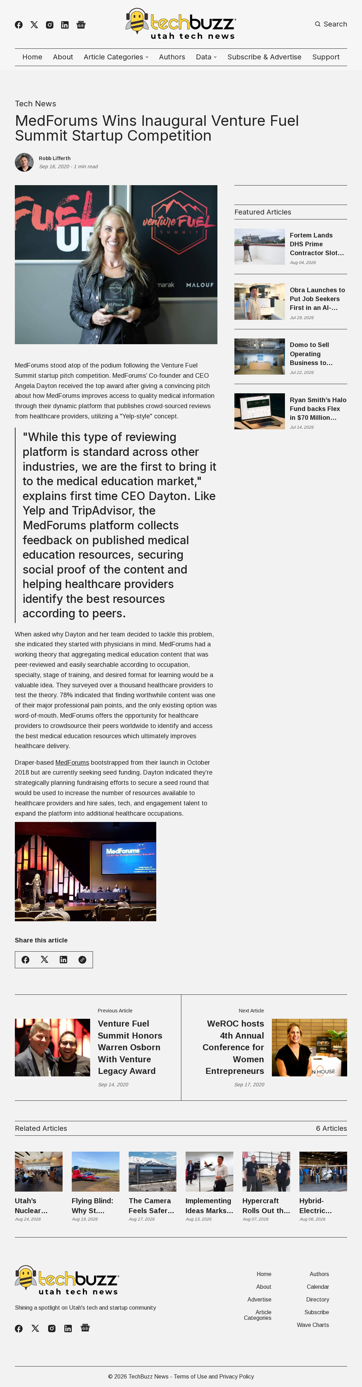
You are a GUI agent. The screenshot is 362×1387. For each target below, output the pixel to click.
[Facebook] (19, 25)
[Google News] (81, 25)
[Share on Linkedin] (63, 959)
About (63, 56)
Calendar (318, 1287)
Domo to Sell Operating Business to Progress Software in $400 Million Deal (315, 354)
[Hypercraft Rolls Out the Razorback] (266, 1172)
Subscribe (316, 1312)
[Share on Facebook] (25, 960)
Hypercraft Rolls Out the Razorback (265, 1206)
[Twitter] (34, 25)
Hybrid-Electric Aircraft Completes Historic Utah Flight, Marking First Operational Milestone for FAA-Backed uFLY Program (322, 1206)
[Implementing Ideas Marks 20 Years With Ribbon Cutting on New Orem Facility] (209, 1172)
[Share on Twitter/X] (44, 959)
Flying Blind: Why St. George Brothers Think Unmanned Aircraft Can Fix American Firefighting (94, 1206)
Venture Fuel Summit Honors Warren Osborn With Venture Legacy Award (130, 1047)
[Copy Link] (82, 960)
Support (326, 56)
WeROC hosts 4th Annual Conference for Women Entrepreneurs (233, 1047)
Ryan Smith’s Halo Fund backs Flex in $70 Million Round (318, 409)
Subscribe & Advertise (264, 56)
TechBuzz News (148, 1377)
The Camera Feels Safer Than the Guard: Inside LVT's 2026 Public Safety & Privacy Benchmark (152, 1206)
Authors (172, 56)
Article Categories (258, 1315)
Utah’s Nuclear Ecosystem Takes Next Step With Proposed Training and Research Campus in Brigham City (37, 1206)
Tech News (35, 103)
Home (32, 56)
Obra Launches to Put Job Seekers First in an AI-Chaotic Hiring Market (317, 300)
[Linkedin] (65, 25)
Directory (317, 1300)
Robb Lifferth (55, 158)
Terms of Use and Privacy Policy (214, 1377)
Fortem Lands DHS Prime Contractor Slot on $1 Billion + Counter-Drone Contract (314, 245)
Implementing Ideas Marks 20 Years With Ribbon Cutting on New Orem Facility (209, 1206)
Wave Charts (313, 1325)
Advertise (259, 1300)
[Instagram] (49, 25)
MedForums (72, 762)
